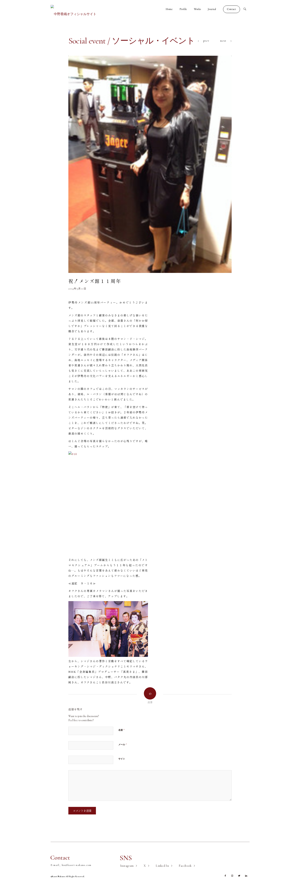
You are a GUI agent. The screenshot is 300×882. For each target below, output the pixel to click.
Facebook (185, 866)
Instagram (127, 866)
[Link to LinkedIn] (246, 876)
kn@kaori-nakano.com (76, 865)
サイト (121, 758)
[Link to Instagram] (232, 876)
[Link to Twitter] (239, 876)
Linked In (162, 866)
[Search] (246, 9)
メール (122, 744)
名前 (121, 730)
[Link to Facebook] (225, 876)
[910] (150, 164)
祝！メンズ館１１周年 (94, 280)
